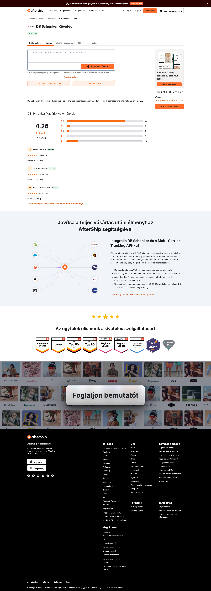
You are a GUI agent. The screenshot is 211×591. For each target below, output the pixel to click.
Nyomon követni (99, 66)
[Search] (123, 11)
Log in (128, 11)
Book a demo (150, 11)
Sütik (68, 582)
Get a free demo (169, 84)
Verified (51, 149)
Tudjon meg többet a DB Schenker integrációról (133, 294)
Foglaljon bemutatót (105, 395)
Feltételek (46, 582)
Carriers (41, 19)
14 (146, 141)
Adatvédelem (32, 582)
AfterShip (31, 19)
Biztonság (58, 582)
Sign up (138, 11)
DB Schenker (52, 19)
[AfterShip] (35, 10)
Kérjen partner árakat (169, 106)
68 (146, 121)
